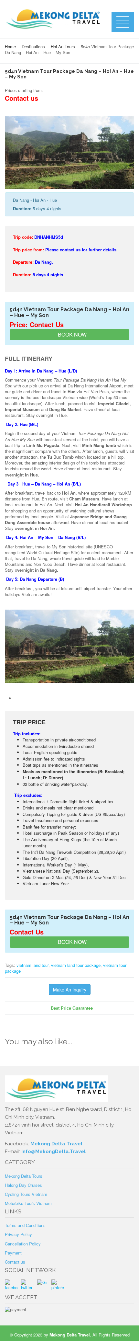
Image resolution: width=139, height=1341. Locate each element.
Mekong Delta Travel (56, 1144)
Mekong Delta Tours (23, 1176)
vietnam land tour (32, 965)
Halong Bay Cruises (23, 1185)
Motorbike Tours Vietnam (28, 1203)
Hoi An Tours (63, 46)
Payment (13, 1253)
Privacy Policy (18, 1234)
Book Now (72, 334)
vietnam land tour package (76, 965)
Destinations (33, 46)
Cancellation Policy (23, 1244)
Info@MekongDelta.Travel (53, 1151)
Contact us (15, 1262)
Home (10, 46)
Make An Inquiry (69, 989)
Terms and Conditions (25, 1225)
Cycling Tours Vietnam (26, 1194)
